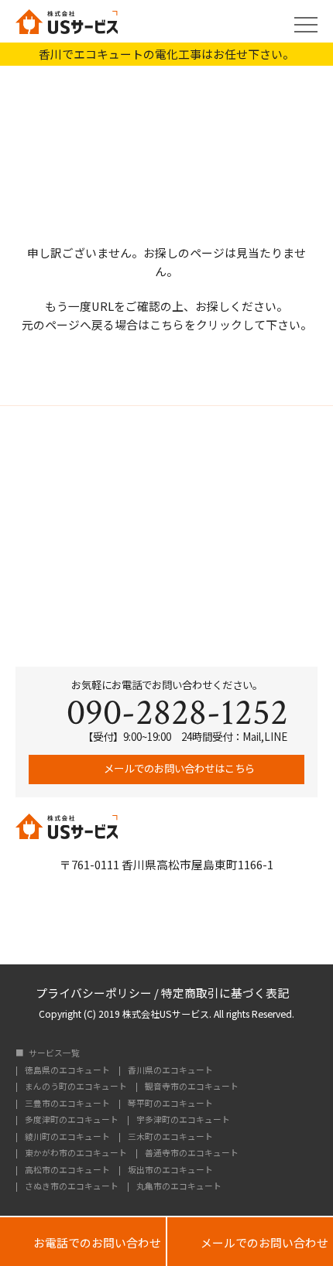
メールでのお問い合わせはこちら (178, 768)
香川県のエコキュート (170, 1070)
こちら (166, 324)
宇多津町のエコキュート (183, 1120)
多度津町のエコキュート (71, 1120)
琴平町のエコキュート (170, 1104)
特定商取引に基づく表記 (225, 991)
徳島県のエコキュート (67, 1070)
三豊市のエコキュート (67, 1104)
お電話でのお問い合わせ (83, 1241)
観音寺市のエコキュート (192, 1087)
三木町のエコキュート (170, 1137)
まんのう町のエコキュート (76, 1087)
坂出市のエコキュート (170, 1170)
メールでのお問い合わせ (250, 1241)
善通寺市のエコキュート (192, 1153)
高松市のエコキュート (67, 1170)
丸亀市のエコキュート (178, 1186)
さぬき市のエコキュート (71, 1186)
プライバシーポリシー (94, 991)
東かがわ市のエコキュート (76, 1153)
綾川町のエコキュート (67, 1137)
